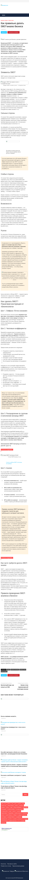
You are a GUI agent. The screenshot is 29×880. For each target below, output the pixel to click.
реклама (15, 818)
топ (18, 820)
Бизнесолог (20, 878)
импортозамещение (17, 807)
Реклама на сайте (12, 864)
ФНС (23, 803)
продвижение (18, 816)
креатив (18, 811)
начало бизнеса (9, 815)
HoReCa (8, 803)
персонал (24, 815)
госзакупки (21, 805)
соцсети (25, 818)
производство (4, 818)
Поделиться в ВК (6, 34)
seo (12, 803)
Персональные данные (18, 866)
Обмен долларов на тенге (6, 829)
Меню (3, 15)
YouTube (19, 803)
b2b (2, 803)
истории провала (19, 809)
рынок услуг (20, 818)
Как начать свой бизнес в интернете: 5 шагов (13, 775)
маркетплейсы (4, 813)
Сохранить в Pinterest (13, 32)
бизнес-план (23, 669)
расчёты (10, 818)
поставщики (3, 816)
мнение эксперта (18, 813)
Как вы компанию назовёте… (9, 716)
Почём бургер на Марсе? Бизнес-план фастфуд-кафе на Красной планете (14, 787)
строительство (4, 820)
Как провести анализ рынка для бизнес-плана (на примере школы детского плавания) (13, 152)
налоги (2, 815)
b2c (5, 803)
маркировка (11, 813)
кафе (10, 811)
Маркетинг (11, 20)
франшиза (3, 822)
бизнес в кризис (15, 669)
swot (8, 669)
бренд (16, 805)
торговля (23, 820)
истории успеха (4, 811)
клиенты (14, 811)
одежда (19, 815)
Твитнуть (4, 32)
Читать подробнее (7, 449)
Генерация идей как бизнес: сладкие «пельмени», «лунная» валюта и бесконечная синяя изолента (14, 765)
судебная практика (13, 820)
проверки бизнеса (11, 816)
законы (7, 807)
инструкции (4, 671)
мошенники (25, 813)
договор (3, 807)
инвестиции (25, 807)
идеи (11, 807)
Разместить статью (6, 866)
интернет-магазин (11, 809)
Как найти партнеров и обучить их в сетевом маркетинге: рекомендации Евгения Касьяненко (14, 753)
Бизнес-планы (4, 20)
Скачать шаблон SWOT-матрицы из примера (14, 463)
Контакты (3, 864)
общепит (15, 815)
